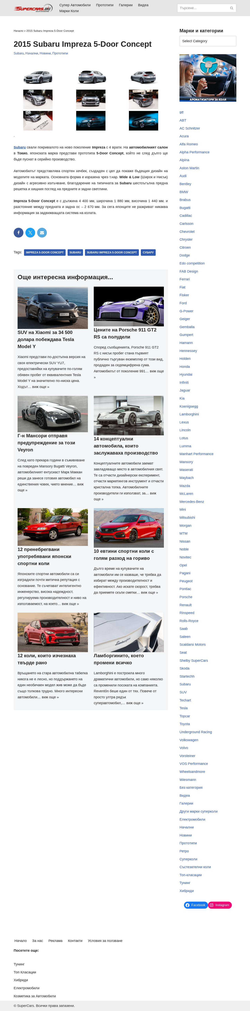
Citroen (185, 247)
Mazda (184, 486)
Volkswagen (188, 740)
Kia (182, 398)
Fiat (182, 287)
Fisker (184, 295)
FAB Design (188, 271)
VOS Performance (193, 764)
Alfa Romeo (188, 144)
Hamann (186, 343)
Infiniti (184, 382)
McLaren (186, 494)
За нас (37, 941)
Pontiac (185, 589)
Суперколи (188, 859)
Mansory (186, 462)
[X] (30, 233)
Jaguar (184, 390)
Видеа (143, 5)
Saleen (184, 637)
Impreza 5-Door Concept (45, 252)
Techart (185, 700)
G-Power (186, 311)
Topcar (184, 716)
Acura (184, 136)
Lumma (185, 446)
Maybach (186, 478)
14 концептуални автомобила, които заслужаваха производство (126, 446)
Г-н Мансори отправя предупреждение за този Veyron (46, 442)
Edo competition (192, 263)
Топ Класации (25, 972)
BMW (183, 192)
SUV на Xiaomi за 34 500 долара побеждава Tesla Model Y (46, 339)
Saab (183, 629)
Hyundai (185, 374)
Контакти (75, 941)
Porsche (185, 597)
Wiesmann (187, 780)
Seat (183, 652)
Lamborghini (189, 414)
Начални (31, 53)
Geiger (184, 319)
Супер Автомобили (75, 5)
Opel (183, 565)
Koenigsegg (188, 406)
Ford (183, 303)
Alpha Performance (194, 152)
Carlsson (186, 224)
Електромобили (192, 819)
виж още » (40, 387)
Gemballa (187, 327)
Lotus (183, 438)
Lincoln (185, 430)
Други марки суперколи (198, 811)
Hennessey (188, 351)
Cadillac (185, 216)
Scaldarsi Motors (192, 644)
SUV (183, 692)
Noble (184, 549)
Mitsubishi (187, 517)
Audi (183, 176)
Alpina (184, 160)
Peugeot (186, 581)
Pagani (184, 573)
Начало (18, 30)
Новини (45, 53)
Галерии (126, 5)
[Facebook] (18, 233)
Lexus (184, 422)
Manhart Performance (196, 454)
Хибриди (186, 891)
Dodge (184, 255)
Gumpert (186, 335)
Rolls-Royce (188, 621)
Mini (182, 509)
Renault (185, 605)
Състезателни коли (195, 867)
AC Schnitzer (189, 128)
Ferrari (184, 279)
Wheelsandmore (192, 772)
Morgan (185, 526)
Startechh (187, 676)
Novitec (185, 557)
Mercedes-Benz (191, 502)
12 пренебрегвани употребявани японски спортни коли (44, 556)
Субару (148, 252)
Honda (184, 367)
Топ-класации (190, 875)
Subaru (19, 53)
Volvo (183, 748)
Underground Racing (195, 732)
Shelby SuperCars (193, 661)
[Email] (42, 233)
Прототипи (104, 5)
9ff (181, 112)
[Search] (232, 8)
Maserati (186, 470)
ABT (182, 120)
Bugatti (184, 208)
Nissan (184, 541)
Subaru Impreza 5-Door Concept (112, 252)
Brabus (185, 200)
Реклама (55, 941)
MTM (183, 533)
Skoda (184, 668)
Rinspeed (186, 613)
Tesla (183, 708)
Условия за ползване (105, 941)
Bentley (185, 184)
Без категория (191, 788)
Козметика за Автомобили (35, 996)
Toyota (184, 724)
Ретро (184, 851)
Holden (185, 359)
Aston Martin (189, 168)
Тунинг (184, 883)
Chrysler (186, 239)
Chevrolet (187, 232)
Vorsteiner (187, 756)
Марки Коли (69, 11)
